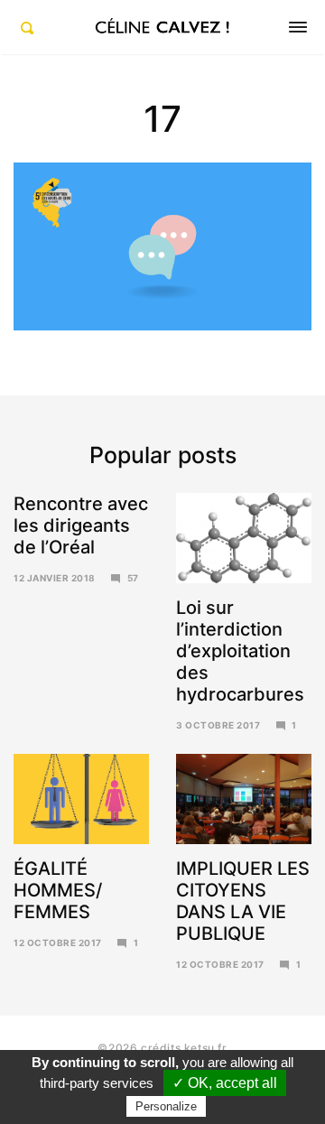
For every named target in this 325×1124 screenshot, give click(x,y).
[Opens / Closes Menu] (298, 27)
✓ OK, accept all (224, 1083)
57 (133, 577)
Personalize (166, 1106)
